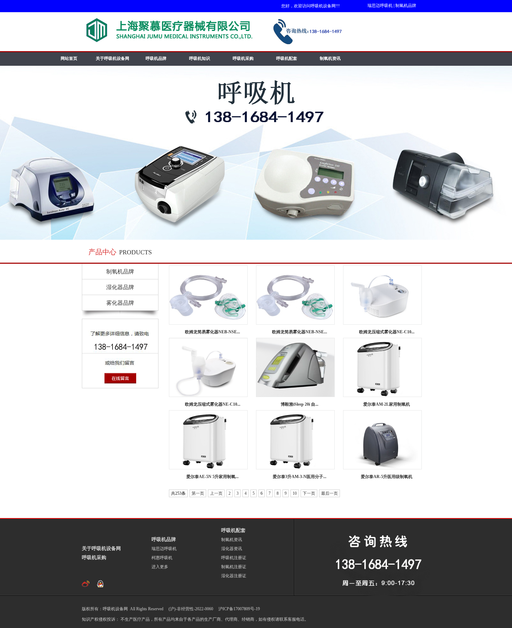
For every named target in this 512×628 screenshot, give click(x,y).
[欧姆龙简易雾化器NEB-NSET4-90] (208, 295)
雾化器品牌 (120, 303)
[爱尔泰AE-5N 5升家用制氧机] (208, 439)
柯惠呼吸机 (162, 557)
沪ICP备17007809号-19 (238, 608)
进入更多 (160, 566)
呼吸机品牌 (156, 58)
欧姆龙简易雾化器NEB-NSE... (212, 331)
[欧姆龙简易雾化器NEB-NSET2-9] (295, 295)
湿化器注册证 (233, 575)
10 (295, 493)
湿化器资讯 (231, 548)
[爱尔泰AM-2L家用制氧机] (382, 367)
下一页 (309, 493)
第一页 (198, 493)
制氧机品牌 (405, 5)
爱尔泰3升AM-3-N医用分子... (299, 476)
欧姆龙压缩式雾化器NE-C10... (386, 331)
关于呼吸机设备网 (112, 58)
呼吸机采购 (243, 58)
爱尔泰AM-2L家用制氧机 (386, 404)
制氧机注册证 (233, 566)
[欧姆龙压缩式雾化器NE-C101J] (382, 295)
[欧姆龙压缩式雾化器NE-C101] (208, 367)
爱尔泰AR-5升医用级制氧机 (386, 476)
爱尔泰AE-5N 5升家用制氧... (212, 476)
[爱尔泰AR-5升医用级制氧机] (382, 439)
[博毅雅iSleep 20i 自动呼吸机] (295, 367)
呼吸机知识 (199, 58)
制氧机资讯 (330, 58)
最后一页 (329, 493)
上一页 (216, 493)
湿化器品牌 (120, 287)
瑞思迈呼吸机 (380, 5)
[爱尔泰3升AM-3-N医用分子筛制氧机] (295, 439)
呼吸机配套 (286, 58)
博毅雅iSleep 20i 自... (299, 404)
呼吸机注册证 (233, 557)
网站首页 (69, 58)
